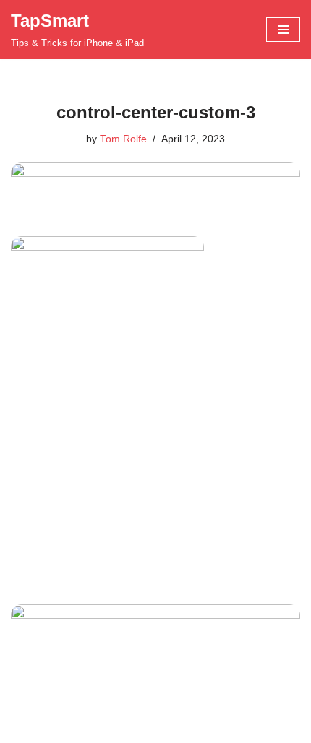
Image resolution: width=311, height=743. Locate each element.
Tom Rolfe (123, 139)
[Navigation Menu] (283, 29)
